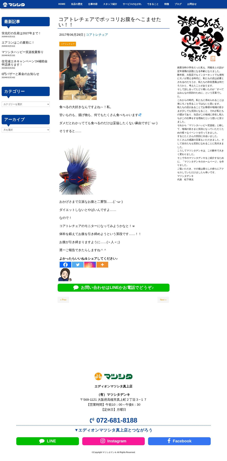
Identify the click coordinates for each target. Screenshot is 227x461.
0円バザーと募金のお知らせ (20, 74)
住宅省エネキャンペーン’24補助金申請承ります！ (25, 63)
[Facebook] (65, 265)
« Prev (63, 299)
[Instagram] (90, 265)
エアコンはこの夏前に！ (18, 42)
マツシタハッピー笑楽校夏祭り (23, 52)
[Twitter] (78, 265)
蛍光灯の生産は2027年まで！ (21, 33)
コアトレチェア (97, 34)
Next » (163, 299)
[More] (102, 265)
